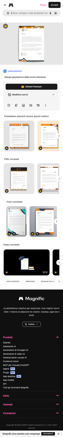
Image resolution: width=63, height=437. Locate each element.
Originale (20, 26)
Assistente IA (9, 346)
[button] (31, 324)
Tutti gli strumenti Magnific (16, 387)
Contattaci (9, 413)
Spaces (6, 342)
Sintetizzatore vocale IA (15, 357)
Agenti (8, 368)
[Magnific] (31, 299)
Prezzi (43, 5)
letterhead (30, 281)
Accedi (54, 5)
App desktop (11, 376)
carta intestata (12, 281)
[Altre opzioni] (45, 105)
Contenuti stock (11, 361)
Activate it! (48, 433)
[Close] (58, 434)
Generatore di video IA (14, 354)
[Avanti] (59, 136)
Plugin (8, 372)
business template (49, 281)
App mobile (8, 380)
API (4, 383)
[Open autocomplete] (7, 13)
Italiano (31, 324)
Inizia (6, 395)
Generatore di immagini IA (15, 350)
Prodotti (8, 337)
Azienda (8, 404)
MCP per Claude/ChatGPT (16, 365)
